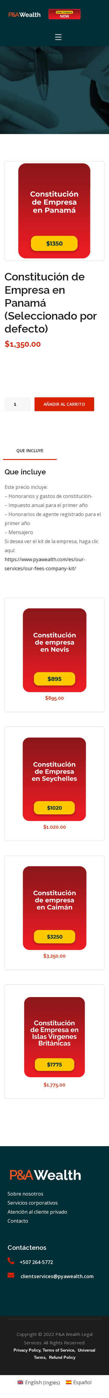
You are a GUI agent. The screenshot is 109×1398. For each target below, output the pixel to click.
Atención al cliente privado (37, 1212)
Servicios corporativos (33, 1202)
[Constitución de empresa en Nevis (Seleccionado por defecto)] (54, 650)
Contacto (18, 1221)
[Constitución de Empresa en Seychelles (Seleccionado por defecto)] (54, 779)
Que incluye (30, 450)
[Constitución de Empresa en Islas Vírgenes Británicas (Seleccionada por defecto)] (54, 1037)
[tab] (30, 451)
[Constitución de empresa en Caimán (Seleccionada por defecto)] (54, 908)
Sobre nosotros (25, 1193)
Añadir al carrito (64, 404)
